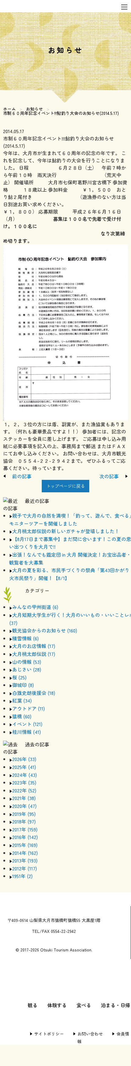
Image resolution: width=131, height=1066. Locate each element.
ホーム (9, 109)
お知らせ (34, 109)
